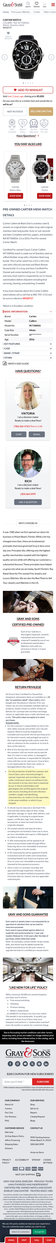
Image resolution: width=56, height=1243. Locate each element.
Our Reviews (10, 1116)
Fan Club (9, 1112)
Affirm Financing (12, 1140)
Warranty (9, 1132)
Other (8, 357)
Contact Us (36, 1128)
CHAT (50, 1239)
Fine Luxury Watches (20, 12)
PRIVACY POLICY (6, 1161)
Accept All (39, 1231)
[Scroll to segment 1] (23, 83)
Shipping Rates (11, 1144)
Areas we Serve (37, 1152)
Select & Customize (20, 1231)
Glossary (9, 1148)
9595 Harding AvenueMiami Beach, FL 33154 (40, 1138)
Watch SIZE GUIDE (18, 363)
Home (6, 12)
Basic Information (16, 311)
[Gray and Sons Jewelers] (13, 4)
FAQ (7, 1120)
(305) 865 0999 (37, 1144)
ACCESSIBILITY (22, 1160)
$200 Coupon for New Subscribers (30, 1074)
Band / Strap (12, 353)
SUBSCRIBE (43, 1081)
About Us (9, 1104)
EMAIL (11, 1240)
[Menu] (51, 4)
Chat (19, 434)
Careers (8, 1108)
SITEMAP (36, 1160)
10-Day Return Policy (14, 1136)
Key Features (12, 343)
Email (36, 434)
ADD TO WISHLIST (30, 90)
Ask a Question (28, 502)
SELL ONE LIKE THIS (41, 111)
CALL (36, 1240)
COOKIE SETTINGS (47, 1161)
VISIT (24, 1240)
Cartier (37, 12)
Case (7, 348)
